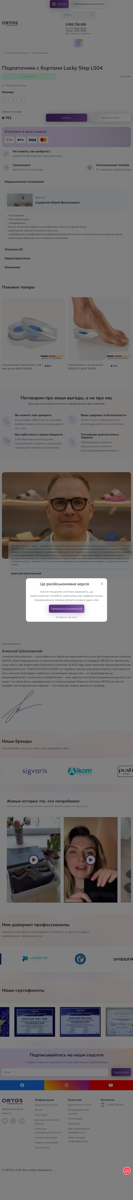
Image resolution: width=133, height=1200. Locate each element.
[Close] (102, 583)
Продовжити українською (66, 608)
